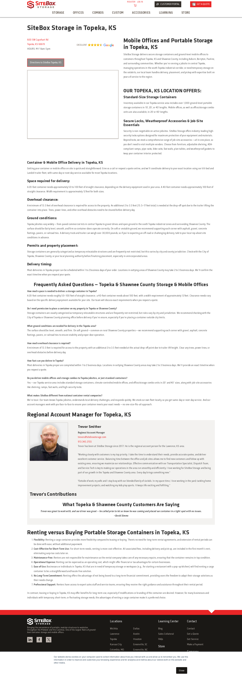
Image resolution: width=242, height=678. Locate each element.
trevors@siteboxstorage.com (92, 437)
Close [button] (181, 670)
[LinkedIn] (30, 639)
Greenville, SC (140, 644)
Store (185, 13)
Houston (137, 639)
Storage (58, 13)
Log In (140, 2)
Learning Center (168, 621)
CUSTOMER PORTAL (170, 4)
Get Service (193, 639)
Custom (117, 13)
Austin (136, 634)
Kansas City (116, 644)
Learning (166, 13)
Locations (116, 621)
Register (131, 2)
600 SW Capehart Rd (37, 40)
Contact (192, 621)
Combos (98, 13)
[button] (95, 45)
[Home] (41, 5)
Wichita (114, 628)
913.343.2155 (85, 442)
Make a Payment (195, 644)
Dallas (136, 628)
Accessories (141, 13)
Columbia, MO (117, 650)
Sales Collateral (166, 634)
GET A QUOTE (203, 4)
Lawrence (114, 634)
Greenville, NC (140, 650)
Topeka (113, 639)
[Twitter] (49, 639)
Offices (78, 13)
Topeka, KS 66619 (36, 44)
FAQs (160, 639)
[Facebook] (40, 639)
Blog (160, 628)
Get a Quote (193, 634)
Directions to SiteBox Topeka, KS (45, 62)
